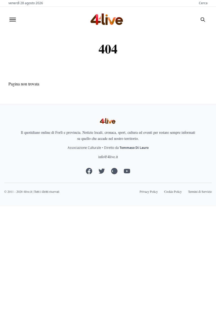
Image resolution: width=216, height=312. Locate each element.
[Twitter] (102, 171)
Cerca (203, 3)
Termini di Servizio (200, 191)
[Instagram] (114, 171)
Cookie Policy (173, 191)
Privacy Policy (149, 191)
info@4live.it (108, 156)
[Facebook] (89, 171)
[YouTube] (127, 171)
